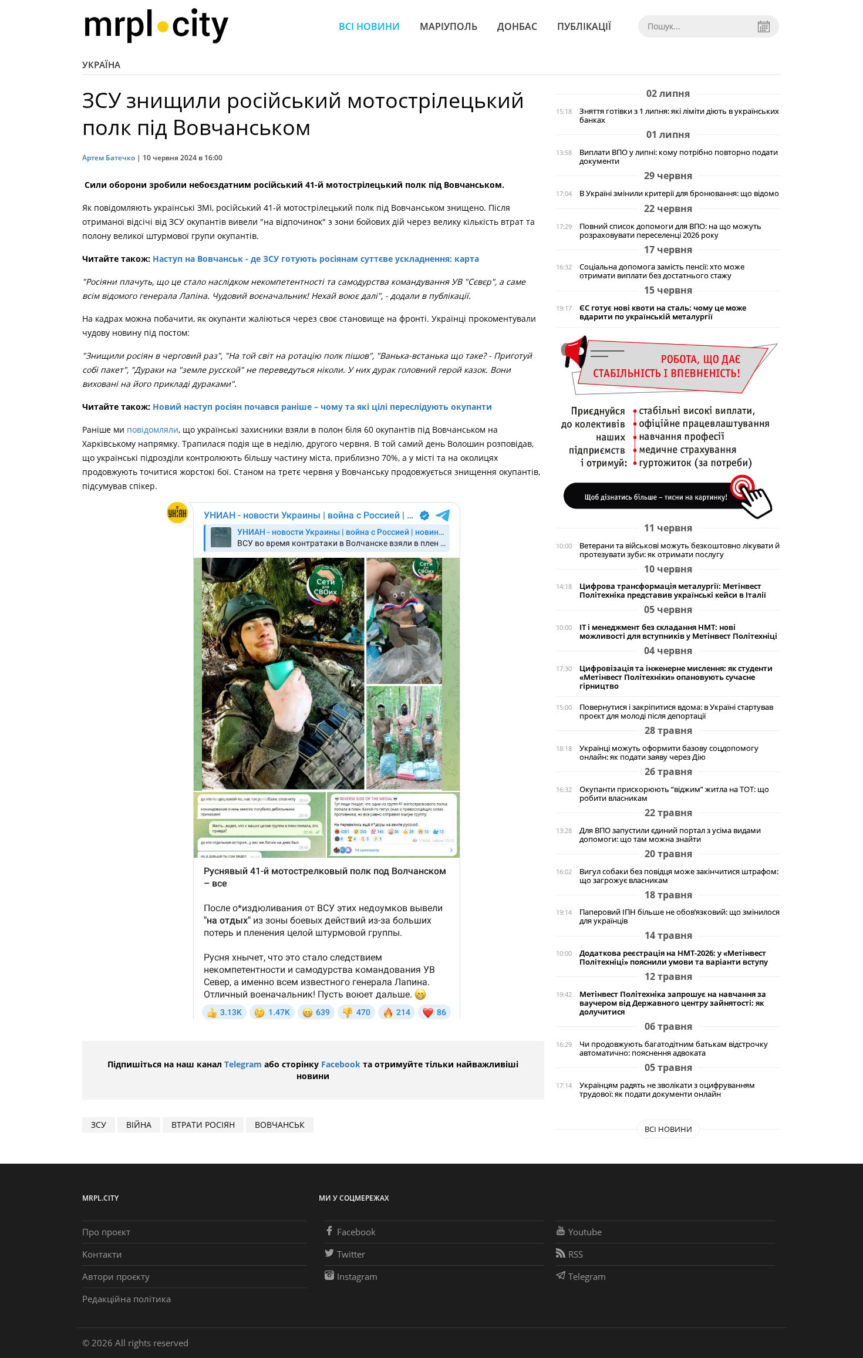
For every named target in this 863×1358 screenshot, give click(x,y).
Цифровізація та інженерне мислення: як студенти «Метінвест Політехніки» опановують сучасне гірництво (676, 677)
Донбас (517, 26)
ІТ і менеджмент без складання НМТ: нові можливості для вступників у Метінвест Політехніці (678, 632)
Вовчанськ (280, 1124)
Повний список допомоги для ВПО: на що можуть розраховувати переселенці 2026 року (670, 231)
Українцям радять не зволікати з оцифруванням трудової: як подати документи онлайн (667, 1089)
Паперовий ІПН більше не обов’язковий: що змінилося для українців (679, 916)
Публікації (584, 26)
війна (138, 1124)
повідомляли (152, 429)
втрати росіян (203, 1124)
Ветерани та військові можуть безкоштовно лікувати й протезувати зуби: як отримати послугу (679, 550)
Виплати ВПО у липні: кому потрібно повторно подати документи (678, 157)
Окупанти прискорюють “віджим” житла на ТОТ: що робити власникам (674, 794)
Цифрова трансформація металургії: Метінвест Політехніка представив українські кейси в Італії (672, 590)
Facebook (340, 1064)
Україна (101, 64)
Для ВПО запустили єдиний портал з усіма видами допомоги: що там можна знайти (670, 835)
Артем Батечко (108, 158)
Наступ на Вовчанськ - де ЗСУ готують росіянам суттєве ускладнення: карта (316, 258)
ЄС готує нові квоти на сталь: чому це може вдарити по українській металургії (662, 312)
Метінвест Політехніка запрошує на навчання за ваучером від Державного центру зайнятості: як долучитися (672, 1003)
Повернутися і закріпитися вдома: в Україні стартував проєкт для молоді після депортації (676, 711)
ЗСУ (98, 1124)
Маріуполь (448, 26)
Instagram (357, 1276)
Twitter (351, 1254)
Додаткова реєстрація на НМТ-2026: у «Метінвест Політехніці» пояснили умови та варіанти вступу (673, 957)
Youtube (585, 1232)
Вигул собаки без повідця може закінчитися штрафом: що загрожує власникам (678, 876)
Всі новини (369, 26)
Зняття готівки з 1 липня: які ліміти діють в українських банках (679, 115)
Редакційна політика (126, 1299)
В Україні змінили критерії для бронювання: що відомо (679, 193)
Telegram (243, 1064)
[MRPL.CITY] (156, 26)
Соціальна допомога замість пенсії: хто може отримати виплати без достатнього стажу (661, 271)
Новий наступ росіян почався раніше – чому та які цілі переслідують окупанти (322, 406)
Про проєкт (106, 1232)
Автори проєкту (116, 1276)
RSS (575, 1254)
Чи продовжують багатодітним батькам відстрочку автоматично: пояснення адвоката (673, 1048)
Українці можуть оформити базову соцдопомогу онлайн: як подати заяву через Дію (669, 752)
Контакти (102, 1254)
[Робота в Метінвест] (668, 427)
